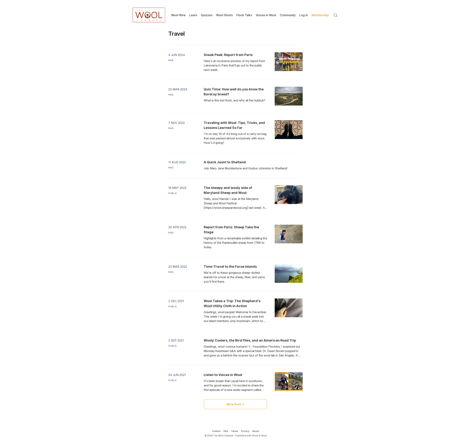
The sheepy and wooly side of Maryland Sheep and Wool (228, 190)
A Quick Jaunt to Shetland (225, 162)
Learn (193, 15)
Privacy (245, 431)
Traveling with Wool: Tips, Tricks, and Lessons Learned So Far (234, 125)
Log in (303, 15)
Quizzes (206, 15)
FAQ (226, 431)
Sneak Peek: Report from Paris (228, 55)
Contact (216, 431)
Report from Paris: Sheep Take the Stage (231, 229)
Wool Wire (178, 15)
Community (288, 15)
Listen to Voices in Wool (223, 375)
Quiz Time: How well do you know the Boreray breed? (234, 91)
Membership (320, 15)
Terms (234, 431)
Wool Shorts (224, 15)
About (255, 431)
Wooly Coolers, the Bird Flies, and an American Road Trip (250, 340)
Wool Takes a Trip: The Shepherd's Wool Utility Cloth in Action (232, 303)
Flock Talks (244, 15)
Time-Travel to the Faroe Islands (230, 266)
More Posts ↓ (235, 404)
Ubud (264, 435)
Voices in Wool (266, 15)
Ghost (255, 435)
